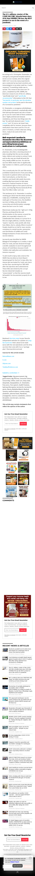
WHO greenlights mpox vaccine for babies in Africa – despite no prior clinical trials (19, 728)
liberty (9, 389)
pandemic (6, 393)
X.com (4, 360)
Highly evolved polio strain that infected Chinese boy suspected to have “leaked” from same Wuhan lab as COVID (20, 786)
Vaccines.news (14, 338)
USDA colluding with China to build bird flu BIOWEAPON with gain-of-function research (20, 777)
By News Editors (19, 738)
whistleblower (7, 400)
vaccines (22, 398)
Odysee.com (7, 363)
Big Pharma (15, 378)
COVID (13, 381)
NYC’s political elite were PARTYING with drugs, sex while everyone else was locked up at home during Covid (20, 679)
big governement (18, 376)
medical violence (13, 391)
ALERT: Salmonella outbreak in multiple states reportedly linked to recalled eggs (20, 750)
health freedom (24, 385)
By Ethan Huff (18, 682)
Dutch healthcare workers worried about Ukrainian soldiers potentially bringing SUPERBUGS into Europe (20, 769)
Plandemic (23, 393)
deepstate (6, 383)
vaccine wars (14, 398)
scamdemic (21, 396)
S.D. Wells (13, 25)
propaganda (7, 396)
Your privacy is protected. (10, 428)
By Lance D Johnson (20, 654)
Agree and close (17, 866)
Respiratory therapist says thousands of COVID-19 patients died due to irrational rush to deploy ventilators (20, 709)
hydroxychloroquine (9, 387)
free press (6, 385)
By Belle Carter (19, 732)
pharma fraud (14, 393)
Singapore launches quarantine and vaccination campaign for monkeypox (19, 743)
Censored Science (26, 378)
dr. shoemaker (24, 383)
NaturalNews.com (8, 356)
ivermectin (20, 387)
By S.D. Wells (18, 674)
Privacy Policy (14, 862)
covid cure (19, 381)
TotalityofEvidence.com (10, 367)
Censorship (6, 381)
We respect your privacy (23, 849)
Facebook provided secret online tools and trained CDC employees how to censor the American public (20, 650)
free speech (14, 385)
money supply (24, 391)
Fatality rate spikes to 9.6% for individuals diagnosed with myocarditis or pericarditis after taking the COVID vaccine (20, 804)
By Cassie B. (18, 664)
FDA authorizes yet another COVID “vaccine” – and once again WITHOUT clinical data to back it (19, 794)
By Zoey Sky (18, 772)
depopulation (14, 383)
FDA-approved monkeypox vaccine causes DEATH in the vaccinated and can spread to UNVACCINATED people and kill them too (20, 700)
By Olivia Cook (18, 745)
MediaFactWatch (17, 389)
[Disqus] (17, 525)
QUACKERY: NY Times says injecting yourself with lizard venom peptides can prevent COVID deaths (20, 813)
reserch (14, 396)
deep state (26, 381)
